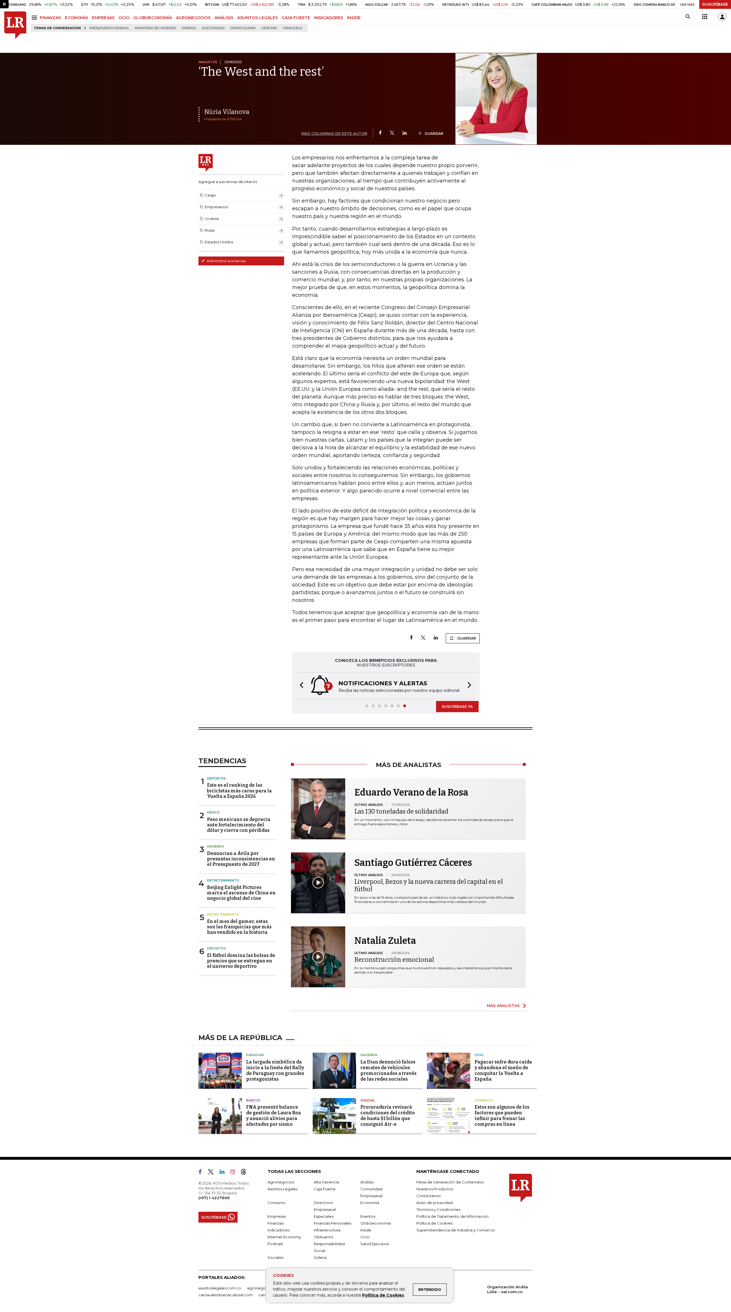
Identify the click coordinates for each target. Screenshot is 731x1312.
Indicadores (279, 1230)
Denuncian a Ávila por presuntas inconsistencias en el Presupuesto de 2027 (241, 859)
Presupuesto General (109, 28)
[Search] (688, 17)
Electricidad (213, 28)
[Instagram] (235, 1173)
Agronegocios (281, 1182)
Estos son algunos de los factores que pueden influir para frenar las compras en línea (502, 1115)
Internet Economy (284, 1237)
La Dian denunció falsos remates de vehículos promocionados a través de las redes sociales (388, 1070)
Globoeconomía (375, 1223)
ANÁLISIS (223, 17)
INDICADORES (328, 17)
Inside (365, 1230)
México (213, 812)
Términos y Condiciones (438, 1209)
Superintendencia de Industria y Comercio (455, 1230)
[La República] (15, 25)
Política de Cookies (383, 1295)
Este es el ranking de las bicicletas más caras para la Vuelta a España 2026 (239, 790)
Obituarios (323, 1237)
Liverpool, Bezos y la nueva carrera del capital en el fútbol (428, 885)
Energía (189, 28)
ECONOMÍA (76, 17)
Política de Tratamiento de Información (452, 1216)
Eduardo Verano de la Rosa (411, 792)
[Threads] (246, 1173)
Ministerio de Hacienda (155, 28)
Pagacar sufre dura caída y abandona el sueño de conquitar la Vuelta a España (503, 1070)
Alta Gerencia (326, 1182)
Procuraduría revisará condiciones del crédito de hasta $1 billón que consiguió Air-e (387, 1115)
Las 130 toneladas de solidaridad (401, 811)
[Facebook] (380, 133)
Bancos (253, 1100)
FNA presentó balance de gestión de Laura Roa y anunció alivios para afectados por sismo (273, 1115)
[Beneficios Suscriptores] (704, 17)
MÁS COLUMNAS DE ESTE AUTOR (334, 133)
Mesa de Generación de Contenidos (449, 1182)
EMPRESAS (103, 17)
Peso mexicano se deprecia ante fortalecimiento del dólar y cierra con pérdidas (238, 825)
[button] (300, 685)
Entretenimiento (223, 880)
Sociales (275, 1257)
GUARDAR (433, 133)
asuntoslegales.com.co (219, 1288)
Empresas (277, 1216)
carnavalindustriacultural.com (225, 1295)
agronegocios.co (263, 1288)
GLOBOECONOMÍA (152, 17)
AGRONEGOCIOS (193, 17)
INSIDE (354, 17)
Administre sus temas (226, 261)
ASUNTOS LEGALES (257, 17)
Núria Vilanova (226, 112)
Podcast (275, 1243)
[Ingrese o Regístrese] (722, 17)
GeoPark (269, 28)
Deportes (216, 778)
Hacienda (215, 846)
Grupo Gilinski (243, 28)
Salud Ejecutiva (374, 1243)
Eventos (367, 1216)
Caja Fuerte (325, 1189)
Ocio (479, 1055)
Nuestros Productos (434, 1189)
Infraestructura (327, 1230)
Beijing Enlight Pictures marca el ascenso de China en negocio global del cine (241, 893)
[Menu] (35, 17)
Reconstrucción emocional (394, 960)
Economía (369, 1202)
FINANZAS (50, 17)
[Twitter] (392, 133)
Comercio (484, 1100)
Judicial (367, 1100)
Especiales (324, 1216)
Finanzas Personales (332, 1223)
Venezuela (292, 28)
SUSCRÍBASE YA (457, 706)
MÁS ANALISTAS (503, 1005)
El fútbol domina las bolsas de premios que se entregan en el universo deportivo (241, 961)
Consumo (277, 1202)
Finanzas (276, 1223)
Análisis (366, 1182)
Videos (320, 1257)
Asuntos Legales (283, 1189)
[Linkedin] (405, 133)
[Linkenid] (224, 1173)
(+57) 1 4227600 (214, 1197)
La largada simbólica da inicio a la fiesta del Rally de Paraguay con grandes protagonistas (275, 1070)
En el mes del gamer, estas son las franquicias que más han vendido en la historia (239, 927)
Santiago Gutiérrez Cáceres (413, 862)
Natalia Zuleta (385, 940)
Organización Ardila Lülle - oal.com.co (507, 1289)
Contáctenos (428, 1195)
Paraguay (255, 1055)
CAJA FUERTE (296, 17)
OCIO (124, 17)
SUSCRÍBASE (715, 4)
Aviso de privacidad (434, 1202)
